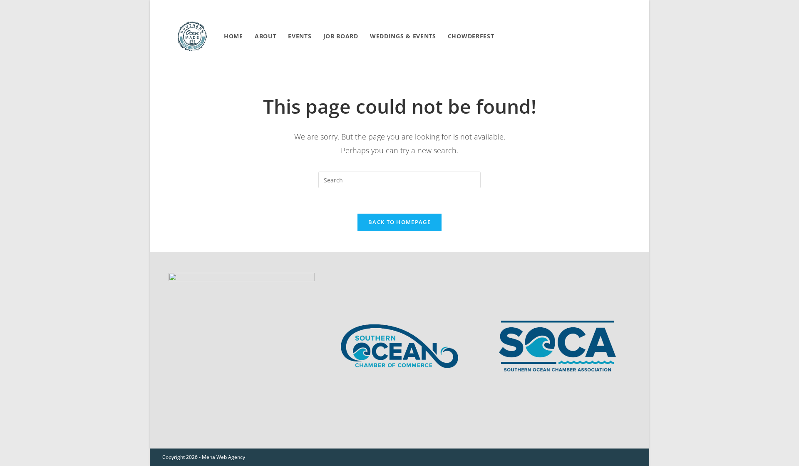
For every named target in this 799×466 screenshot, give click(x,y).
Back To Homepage (399, 222)
